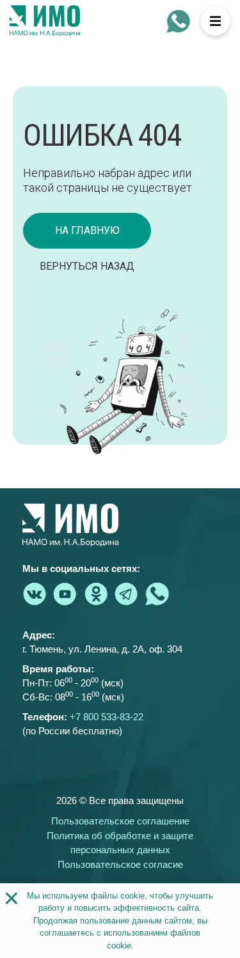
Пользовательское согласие (120, 864)
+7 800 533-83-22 (106, 716)
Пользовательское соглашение (120, 820)
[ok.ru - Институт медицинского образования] (96, 594)
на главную (87, 230)
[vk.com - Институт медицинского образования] (34, 594)
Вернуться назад (87, 266)
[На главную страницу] (45, 21)
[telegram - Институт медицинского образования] (127, 594)
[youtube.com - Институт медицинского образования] (65, 594)
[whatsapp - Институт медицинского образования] (178, 21)
